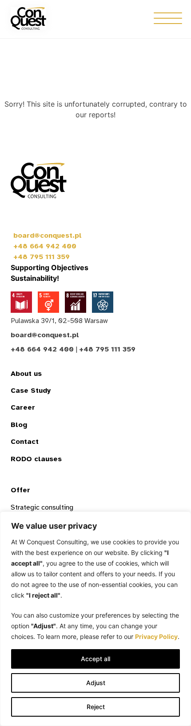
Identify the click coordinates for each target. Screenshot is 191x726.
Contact (25, 441)
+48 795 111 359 (41, 256)
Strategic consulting (42, 507)
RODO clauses (36, 459)
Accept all (95, 658)
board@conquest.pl (47, 235)
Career (23, 407)
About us (26, 373)
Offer (20, 490)
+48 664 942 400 (44, 246)
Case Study (31, 390)
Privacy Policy (156, 636)
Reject (96, 706)
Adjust (95, 682)
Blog (19, 424)
